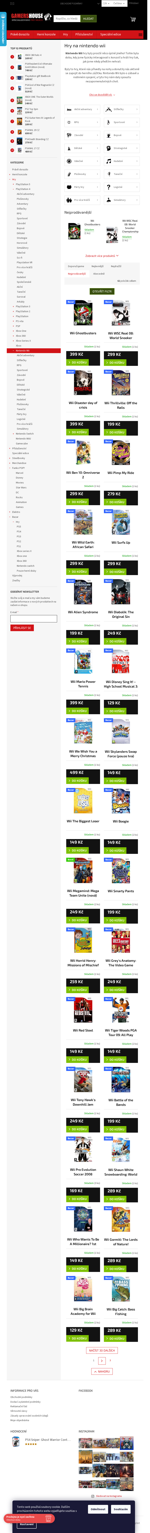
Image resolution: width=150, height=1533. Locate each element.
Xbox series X (24, 551)
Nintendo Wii (22, 351)
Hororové (22, 243)
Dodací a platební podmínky (25, 1402)
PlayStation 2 (23, 311)
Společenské (24, 282)
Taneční (21, 292)
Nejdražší (116, 266)
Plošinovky (23, 199)
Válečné (21, 253)
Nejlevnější (98, 266)
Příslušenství (19, 448)
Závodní (21, 223)
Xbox (18, 346)
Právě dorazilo (20, 169)
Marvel (19, 473)
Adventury (22, 204)
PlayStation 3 (23, 306)
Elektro (16, 512)
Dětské (21, 233)
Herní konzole (19, 174)
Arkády (21, 302)
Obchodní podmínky (71, 3)
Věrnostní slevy (18, 1411)
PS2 (19, 541)
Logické (21, 419)
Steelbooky (18, 458)
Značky (16, 580)
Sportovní (22, 218)
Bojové (21, 228)
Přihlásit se (22, 627)
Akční (20, 287)
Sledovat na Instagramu (109, 1496)
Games (20, 507)
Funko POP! (18, 468)
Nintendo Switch (25, 434)
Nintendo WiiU (23, 439)
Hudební (21, 277)
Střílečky (22, 209)
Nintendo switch (25, 566)
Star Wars (21, 487)
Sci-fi (19, 258)
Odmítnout (98, 1509)
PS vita (19, 321)
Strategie (22, 238)
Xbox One (21, 331)
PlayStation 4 (23, 189)
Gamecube (22, 443)
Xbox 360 (21, 336)
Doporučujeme (76, 266)
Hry (14, 179)
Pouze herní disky (26, 571)
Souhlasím (121, 1509)
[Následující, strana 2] (102, 1361)
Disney (19, 478)
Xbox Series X (23, 341)
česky (20, 272)
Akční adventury (25, 194)
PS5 (19, 527)
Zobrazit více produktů (100, 255)
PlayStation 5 (23, 184)
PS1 (19, 546)
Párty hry (22, 414)
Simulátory (23, 248)
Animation (21, 502)
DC (17, 492)
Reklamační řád (18, 1406)
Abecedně (99, 274)
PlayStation (22, 316)
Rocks (19, 497)
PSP (18, 326)
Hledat (88, 18)
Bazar (15, 517)
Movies (20, 483)
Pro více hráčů (24, 267)
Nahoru (104, 1371)
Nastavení (26, 1524)
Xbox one (22, 556)
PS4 (19, 531)
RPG (19, 213)
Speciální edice (20, 453)
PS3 (19, 536)
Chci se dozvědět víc (100, 95)
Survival (21, 297)
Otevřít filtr (102, 291)
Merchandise (19, 463)
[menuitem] (20, 34)
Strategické (23, 390)
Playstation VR (24, 262)
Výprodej (17, 575)
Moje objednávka (19, 1420)
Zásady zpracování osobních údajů (29, 1416)
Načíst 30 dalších (102, 1350)
